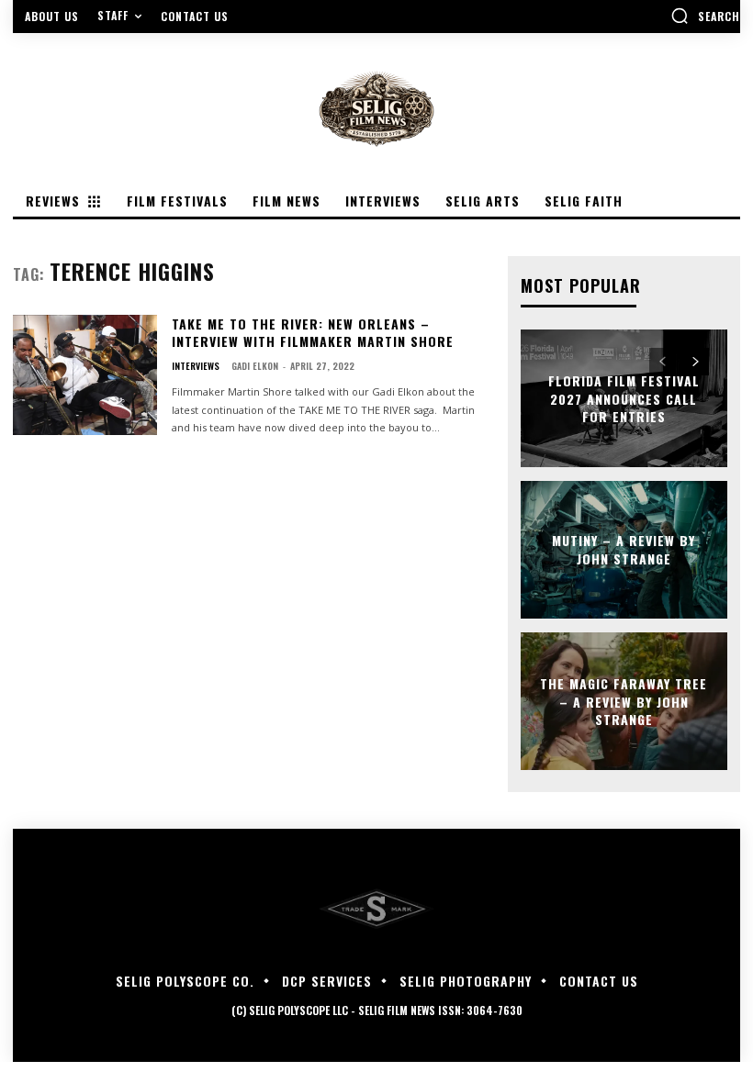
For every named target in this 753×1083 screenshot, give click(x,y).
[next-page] (695, 361)
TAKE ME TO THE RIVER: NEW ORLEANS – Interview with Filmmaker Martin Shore (313, 333)
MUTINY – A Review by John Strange (623, 550)
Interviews (195, 366)
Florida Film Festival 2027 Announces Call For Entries (624, 398)
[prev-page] (662, 361)
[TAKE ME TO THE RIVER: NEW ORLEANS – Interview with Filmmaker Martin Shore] (85, 375)
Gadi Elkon (254, 366)
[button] (705, 15)
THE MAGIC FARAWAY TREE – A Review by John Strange (623, 701)
